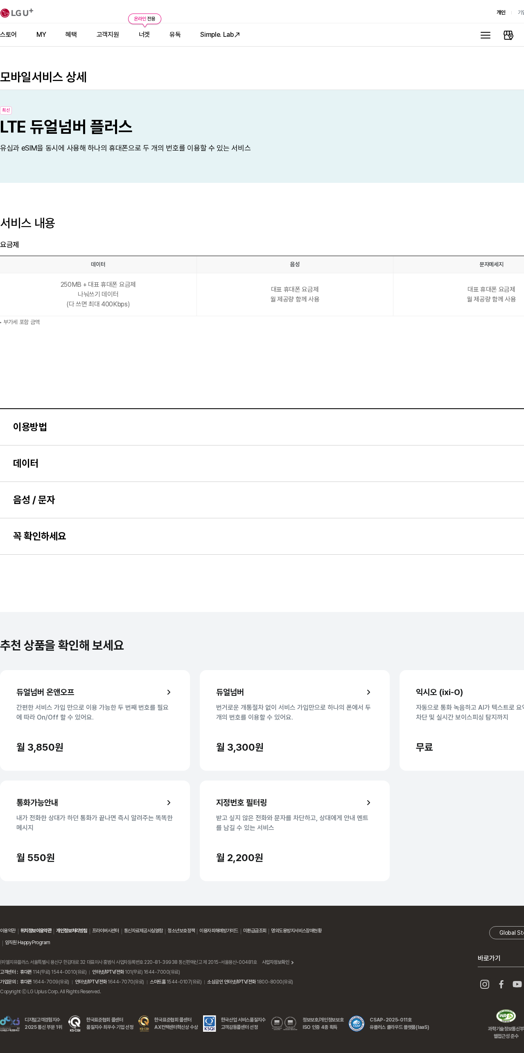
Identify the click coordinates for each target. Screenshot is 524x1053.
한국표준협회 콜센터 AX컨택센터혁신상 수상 (176, 1023)
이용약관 (8, 931)
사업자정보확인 (275, 962)
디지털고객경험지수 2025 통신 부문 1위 (43, 1023)
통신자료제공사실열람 (143, 931)
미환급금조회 (255, 931)
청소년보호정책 (180, 931)
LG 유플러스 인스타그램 (484, 984)
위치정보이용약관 (36, 931)
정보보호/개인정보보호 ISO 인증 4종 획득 (323, 1023)
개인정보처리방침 (71, 931)
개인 (501, 12)
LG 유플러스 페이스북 (501, 984)
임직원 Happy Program (27, 942)
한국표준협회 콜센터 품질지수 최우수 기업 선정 (109, 1023)
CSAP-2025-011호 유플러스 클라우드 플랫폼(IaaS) (399, 1023)
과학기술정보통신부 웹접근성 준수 (506, 1017)
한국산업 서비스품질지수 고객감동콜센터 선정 (243, 1023)
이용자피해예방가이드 (218, 931)
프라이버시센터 (105, 931)
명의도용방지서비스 (288, 931)
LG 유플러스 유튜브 (517, 984)
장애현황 (313, 931)
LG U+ (17, 13)
